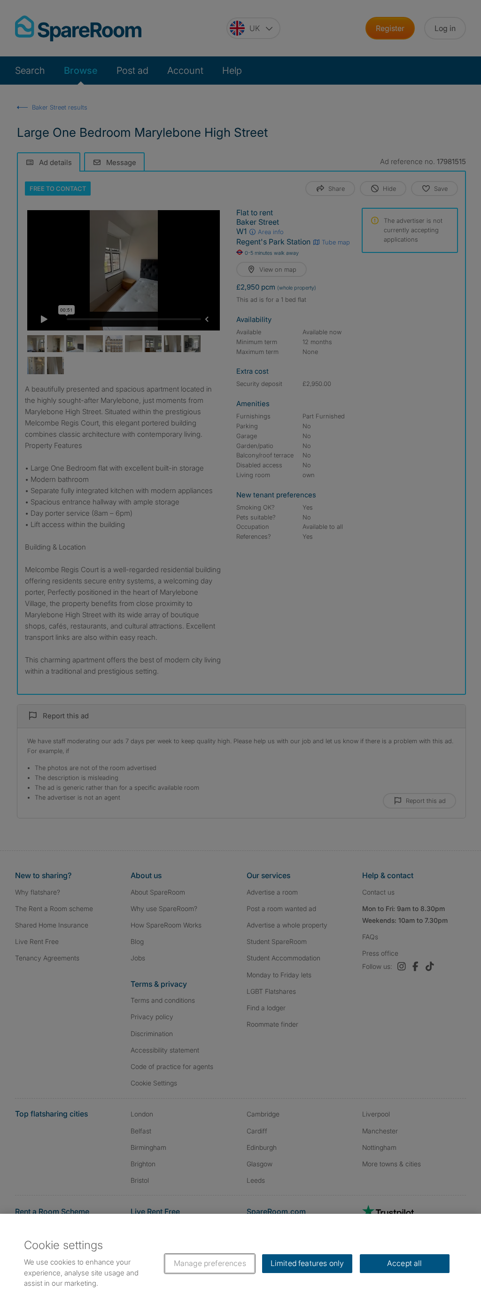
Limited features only (307, 1263)
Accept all (404, 1263)
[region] (240, 1263)
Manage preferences (210, 1263)
